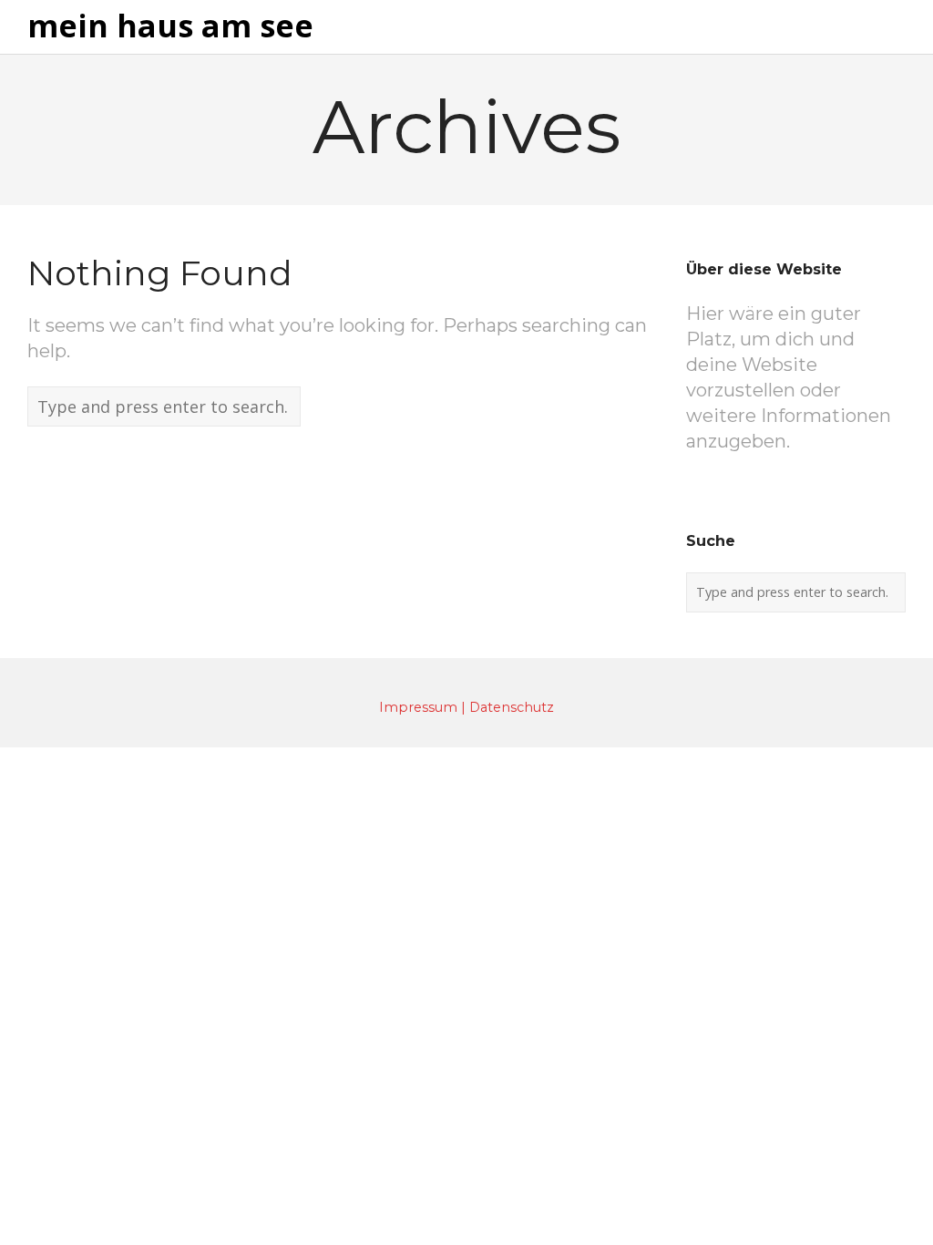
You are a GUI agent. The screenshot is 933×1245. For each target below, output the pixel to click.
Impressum (418, 707)
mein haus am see (170, 26)
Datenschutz (511, 707)
